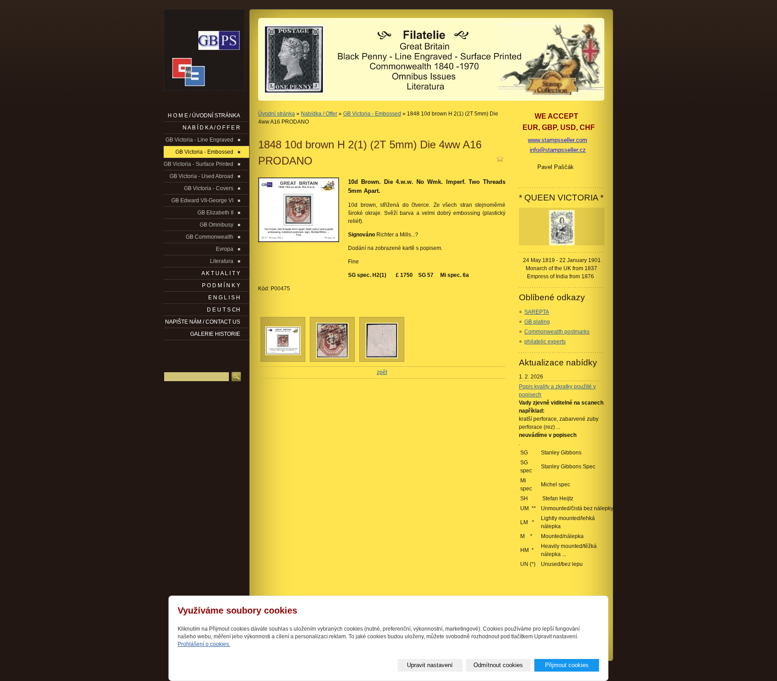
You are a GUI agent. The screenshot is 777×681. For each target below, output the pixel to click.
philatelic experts (545, 341)
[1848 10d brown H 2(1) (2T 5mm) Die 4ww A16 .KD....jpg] (283, 353)
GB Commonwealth (209, 237)
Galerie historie (215, 334)
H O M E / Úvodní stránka (204, 115)
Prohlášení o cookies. (204, 644)
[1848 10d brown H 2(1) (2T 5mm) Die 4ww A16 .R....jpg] (382, 356)
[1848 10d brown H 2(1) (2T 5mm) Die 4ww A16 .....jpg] (332, 356)
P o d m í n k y (221, 285)
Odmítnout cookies (498, 665)
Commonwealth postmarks (556, 332)
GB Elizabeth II (215, 212)
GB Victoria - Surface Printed (198, 164)
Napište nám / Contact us (202, 322)
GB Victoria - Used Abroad (201, 176)
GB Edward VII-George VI (202, 200)
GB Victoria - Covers (208, 188)
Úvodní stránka (276, 114)
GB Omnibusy (216, 225)
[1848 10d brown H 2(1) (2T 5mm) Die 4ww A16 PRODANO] (298, 210)
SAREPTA (536, 312)
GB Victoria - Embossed (372, 114)
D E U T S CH (223, 310)
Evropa (224, 249)
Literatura (221, 261)
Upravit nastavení (430, 665)
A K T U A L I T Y (220, 273)
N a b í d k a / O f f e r (211, 128)
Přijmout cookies (567, 665)
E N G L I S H (224, 297)
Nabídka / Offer (319, 114)
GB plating (537, 322)
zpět (382, 372)
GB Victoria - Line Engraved (199, 140)
